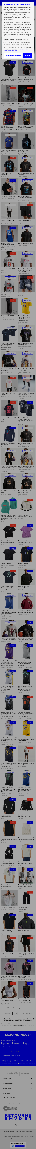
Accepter (27, 55)
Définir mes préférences (13, 55)
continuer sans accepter (18, 32)
